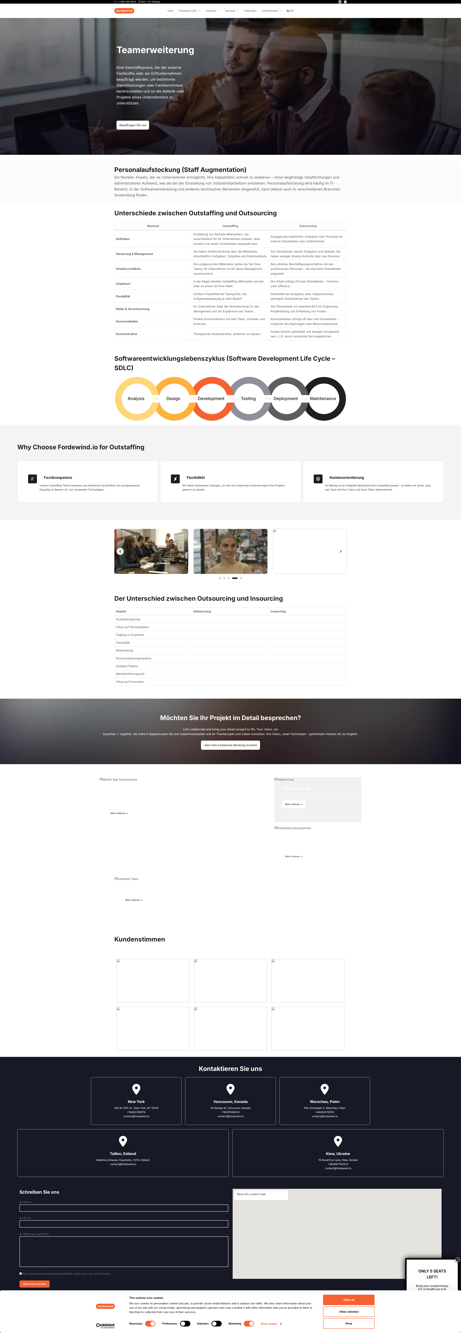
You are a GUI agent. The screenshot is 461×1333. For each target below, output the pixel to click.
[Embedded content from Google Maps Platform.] (337, 1234)
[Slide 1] (220, 578)
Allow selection (349, 1311)
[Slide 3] (228, 578)
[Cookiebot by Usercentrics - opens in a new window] (105, 1326)
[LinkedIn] (340, 2)
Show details (269, 1323)
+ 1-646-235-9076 (126, 1)
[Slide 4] (233, 578)
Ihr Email (25, 1218)
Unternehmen (270, 10)
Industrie (211, 10)
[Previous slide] (120, 551)
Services (230, 10)
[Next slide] (340, 551)
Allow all (348, 1299)
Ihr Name (25, 1202)
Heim (170, 10)
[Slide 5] (239, 578)
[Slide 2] (224, 578)
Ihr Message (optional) (34, 1234)
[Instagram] (345, 2)
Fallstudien (250, 10)
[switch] (185, 1324)
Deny (349, 1323)
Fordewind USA (188, 10)
